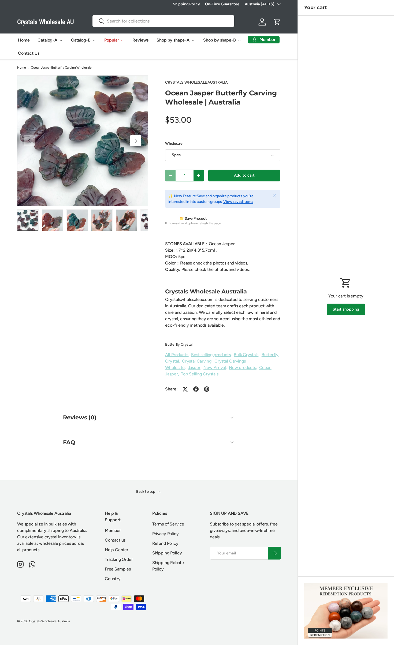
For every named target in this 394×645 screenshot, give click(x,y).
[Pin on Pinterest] (206, 389)
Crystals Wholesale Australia (49, 621)
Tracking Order (119, 559)
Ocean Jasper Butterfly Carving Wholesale (61, 67)
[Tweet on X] (185, 389)
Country (113, 578)
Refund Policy (165, 543)
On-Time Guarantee (222, 4)
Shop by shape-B (219, 40)
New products (242, 367)
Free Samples (118, 569)
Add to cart (244, 175)
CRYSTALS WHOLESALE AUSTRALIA (196, 82)
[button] (277, 22)
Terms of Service (168, 524)
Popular (111, 40)
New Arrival (214, 367)
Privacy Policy (165, 533)
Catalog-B (81, 40)
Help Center (116, 549)
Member (113, 530)
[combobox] (163, 21)
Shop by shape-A (173, 40)
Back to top (146, 491)
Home (23, 40)
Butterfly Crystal (178, 344)
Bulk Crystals (246, 354)
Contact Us (28, 53)
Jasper (194, 367)
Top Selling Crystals (199, 373)
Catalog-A (47, 40)
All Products (176, 354)
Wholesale (174, 143)
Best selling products (211, 354)
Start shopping (346, 309)
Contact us (115, 540)
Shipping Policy (186, 4)
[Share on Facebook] (196, 389)
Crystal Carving (196, 361)
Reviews (140, 40)
